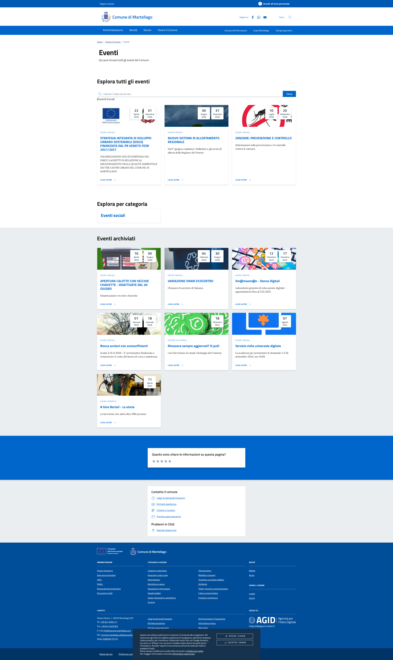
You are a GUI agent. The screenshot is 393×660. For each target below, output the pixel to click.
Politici (100, 584)
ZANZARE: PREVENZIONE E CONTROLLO (263, 138)
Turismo (151, 602)
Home (99, 42)
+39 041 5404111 (108, 622)
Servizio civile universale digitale (258, 345)
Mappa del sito (106, 654)
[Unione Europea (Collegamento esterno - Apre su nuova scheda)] (110, 551)
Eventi (252, 598)
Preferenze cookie (195, 651)
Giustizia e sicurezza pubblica (211, 579)
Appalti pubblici (154, 593)
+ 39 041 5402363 (109, 626)
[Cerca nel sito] (290, 17)
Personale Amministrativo (109, 588)
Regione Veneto (107, 3)
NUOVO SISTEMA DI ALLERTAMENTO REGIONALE (194, 140)
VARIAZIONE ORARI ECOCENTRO (190, 280)
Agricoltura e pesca (156, 584)
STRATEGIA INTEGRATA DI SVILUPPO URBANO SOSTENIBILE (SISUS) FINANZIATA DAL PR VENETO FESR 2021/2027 (125, 144)
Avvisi (251, 575)
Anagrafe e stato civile (158, 575)
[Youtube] (264, 17)
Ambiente (202, 584)
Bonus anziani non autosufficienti (124, 345)
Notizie (252, 570)
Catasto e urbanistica (157, 570)
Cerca (289, 94)
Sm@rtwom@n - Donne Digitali (257, 280)
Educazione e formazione (159, 588)
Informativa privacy (207, 623)
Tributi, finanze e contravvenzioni (213, 588)
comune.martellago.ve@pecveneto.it (117, 635)
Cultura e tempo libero (208, 593)
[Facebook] (251, 17)
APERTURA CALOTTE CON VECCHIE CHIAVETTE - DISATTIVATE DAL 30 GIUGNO (124, 284)
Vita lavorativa (204, 570)
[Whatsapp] (258, 17)
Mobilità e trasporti (206, 575)
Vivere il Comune (113, 42)
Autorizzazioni (154, 579)
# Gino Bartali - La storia (117, 406)
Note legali (203, 628)
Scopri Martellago (261, 30)
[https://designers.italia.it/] (272, 620)
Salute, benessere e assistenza (162, 598)
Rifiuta (237, 636)
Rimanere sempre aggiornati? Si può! (193, 345)
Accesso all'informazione (236, 30)
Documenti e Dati (105, 593)
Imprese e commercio (208, 598)
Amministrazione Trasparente (211, 619)
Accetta (237, 642)
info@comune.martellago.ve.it (117, 630)
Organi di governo (105, 570)
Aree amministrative (106, 575)
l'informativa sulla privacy (183, 653)
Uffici (99, 579)
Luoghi (252, 593)
